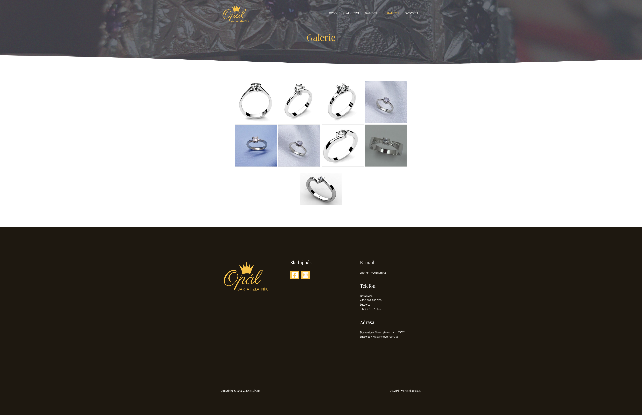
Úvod (333, 13)
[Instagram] (305, 275)
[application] (379, 13)
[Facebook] (294, 275)
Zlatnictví (351, 13)
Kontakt (411, 13)
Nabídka (371, 13)
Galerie (393, 13)
